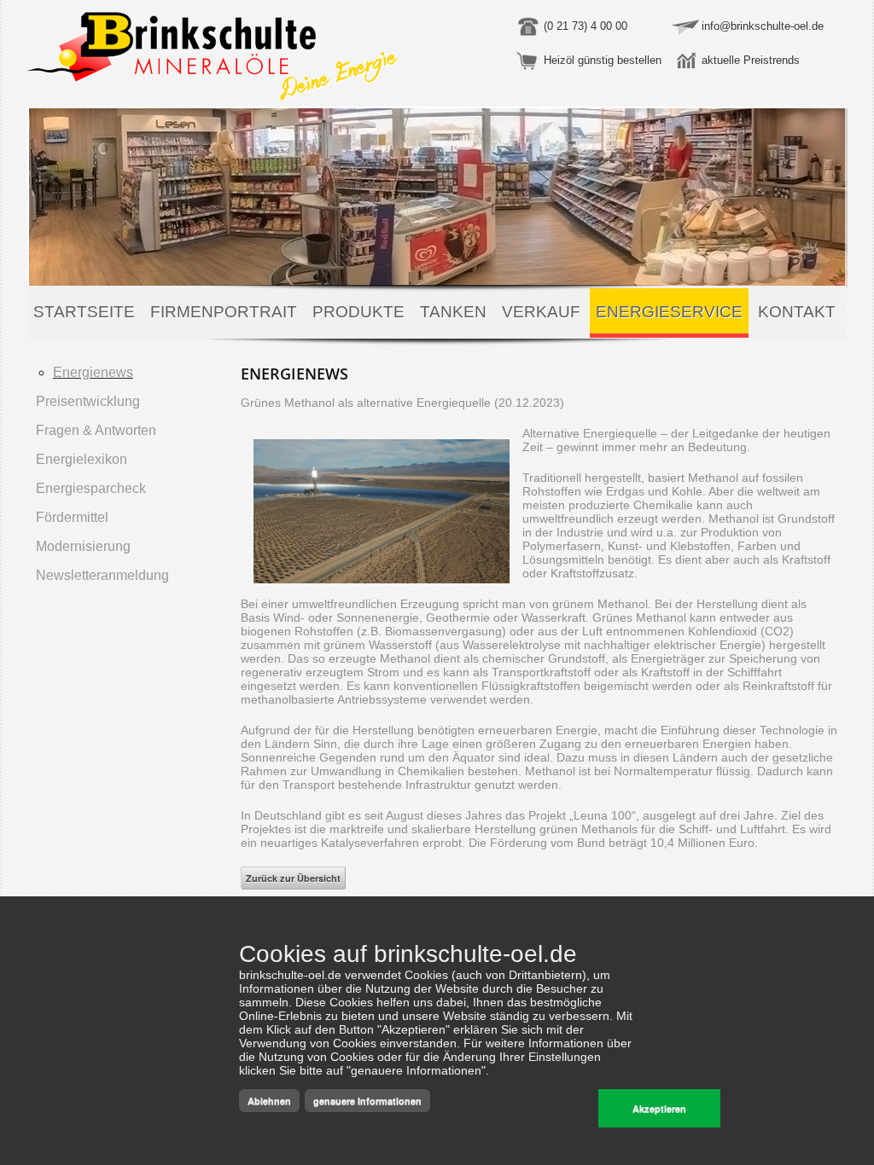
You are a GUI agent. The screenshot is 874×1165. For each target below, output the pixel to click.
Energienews (93, 372)
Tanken (453, 312)
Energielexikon (81, 459)
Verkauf (541, 312)
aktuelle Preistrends (751, 60)
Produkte (358, 312)
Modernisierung (83, 546)
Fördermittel (72, 517)
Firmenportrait (223, 312)
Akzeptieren (659, 1108)
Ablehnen (269, 1100)
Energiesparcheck (91, 488)
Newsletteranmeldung (102, 575)
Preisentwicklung (88, 401)
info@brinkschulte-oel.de (763, 26)
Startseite (84, 312)
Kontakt (797, 312)
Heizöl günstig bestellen (602, 60)
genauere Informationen (367, 1100)
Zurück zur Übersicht (293, 878)
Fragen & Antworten (96, 430)
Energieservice (669, 312)
